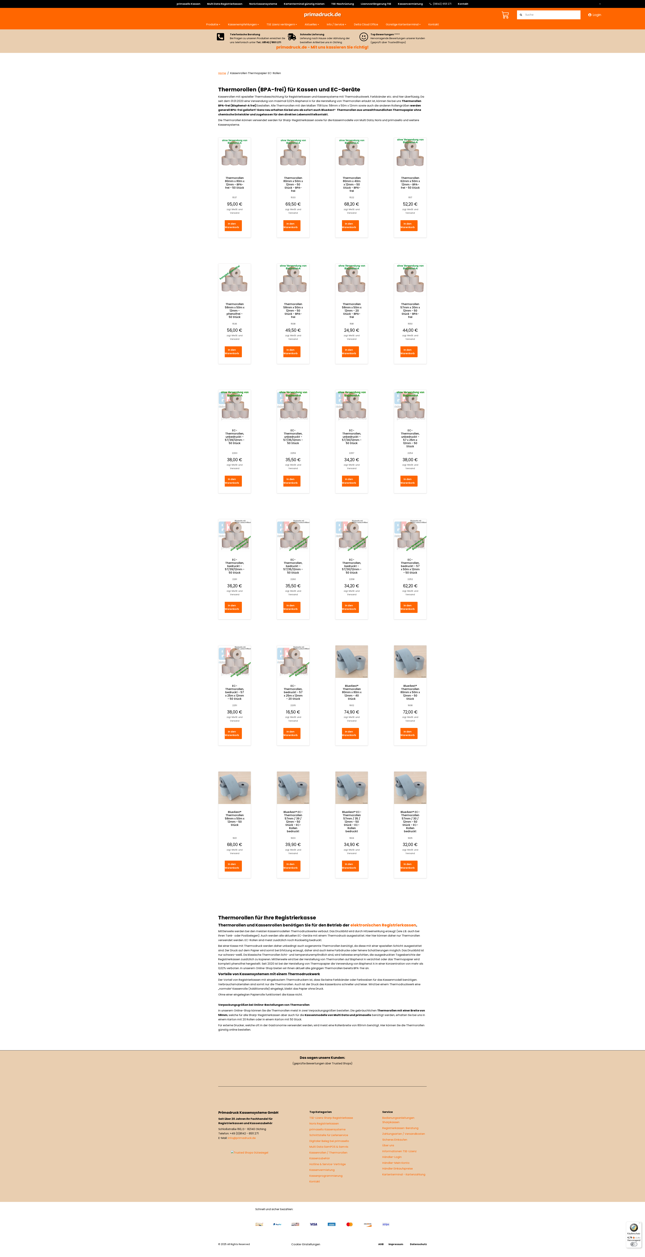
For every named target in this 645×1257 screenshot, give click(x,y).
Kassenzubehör (319, 1158)
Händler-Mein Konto (396, 1163)
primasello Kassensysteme (327, 1129)
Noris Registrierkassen (324, 1123)
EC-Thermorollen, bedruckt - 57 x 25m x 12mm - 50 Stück (234, 692)
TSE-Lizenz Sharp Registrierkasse (331, 1118)
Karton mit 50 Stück (288, 1020)
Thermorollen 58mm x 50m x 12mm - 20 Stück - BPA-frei (351, 310)
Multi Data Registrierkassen (224, 4)
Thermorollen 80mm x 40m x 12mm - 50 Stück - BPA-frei (352, 184)
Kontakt (463, 4)
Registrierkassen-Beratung (400, 1128)
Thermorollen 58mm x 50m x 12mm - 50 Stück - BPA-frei (293, 310)
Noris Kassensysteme (263, 4)
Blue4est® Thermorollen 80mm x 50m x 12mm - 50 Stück (410, 692)
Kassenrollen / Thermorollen (328, 1152)
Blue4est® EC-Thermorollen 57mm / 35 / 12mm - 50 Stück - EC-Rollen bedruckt (351, 821)
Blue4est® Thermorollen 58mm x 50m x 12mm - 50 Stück (234, 818)
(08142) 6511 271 (442, 4)
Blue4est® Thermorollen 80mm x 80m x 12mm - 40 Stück (351, 692)
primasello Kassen (188, 4)
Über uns (388, 1145)
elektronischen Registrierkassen (383, 925)
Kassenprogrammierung (325, 1176)
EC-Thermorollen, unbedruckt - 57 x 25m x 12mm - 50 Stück (410, 438)
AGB (381, 1244)
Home (222, 73)
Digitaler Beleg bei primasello (329, 1141)
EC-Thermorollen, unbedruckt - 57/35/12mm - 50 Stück (293, 436)
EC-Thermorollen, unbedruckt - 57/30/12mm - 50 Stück (351, 436)
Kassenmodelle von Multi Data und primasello (338, 1015)
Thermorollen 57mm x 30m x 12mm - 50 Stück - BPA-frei (410, 310)
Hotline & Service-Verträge (327, 1164)
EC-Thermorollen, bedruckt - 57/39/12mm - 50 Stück (234, 566)
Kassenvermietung (410, 4)
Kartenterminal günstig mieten (304, 4)
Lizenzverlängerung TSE (376, 4)
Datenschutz (418, 1244)
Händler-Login (392, 1157)
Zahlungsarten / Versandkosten (403, 1134)
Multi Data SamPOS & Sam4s (328, 1147)
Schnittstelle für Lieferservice (328, 1135)
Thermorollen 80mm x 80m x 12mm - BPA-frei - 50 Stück (234, 183)
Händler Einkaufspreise (397, 1169)
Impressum (396, 1244)
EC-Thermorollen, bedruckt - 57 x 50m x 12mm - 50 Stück (410, 566)
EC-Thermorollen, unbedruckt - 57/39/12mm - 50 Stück (234, 436)
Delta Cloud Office (366, 24)
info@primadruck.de (242, 1138)
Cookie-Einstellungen (305, 1244)
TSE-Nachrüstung (342, 4)
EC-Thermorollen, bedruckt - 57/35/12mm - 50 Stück (293, 566)
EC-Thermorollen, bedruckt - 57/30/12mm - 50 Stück (351, 566)
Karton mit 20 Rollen (241, 1020)
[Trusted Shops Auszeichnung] (249, 1153)
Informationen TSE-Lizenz (399, 1151)
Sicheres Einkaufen (394, 1139)
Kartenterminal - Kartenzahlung (403, 1174)
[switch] (634, 1244)
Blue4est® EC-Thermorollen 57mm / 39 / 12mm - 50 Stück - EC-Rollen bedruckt (293, 821)
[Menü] (640, 1224)
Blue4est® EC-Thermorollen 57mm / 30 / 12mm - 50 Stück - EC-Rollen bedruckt (410, 821)
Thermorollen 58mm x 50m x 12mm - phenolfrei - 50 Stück (234, 310)
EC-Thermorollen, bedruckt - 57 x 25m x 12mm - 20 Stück (293, 692)
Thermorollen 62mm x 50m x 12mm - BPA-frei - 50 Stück (410, 183)
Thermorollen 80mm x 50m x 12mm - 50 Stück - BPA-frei (293, 184)
